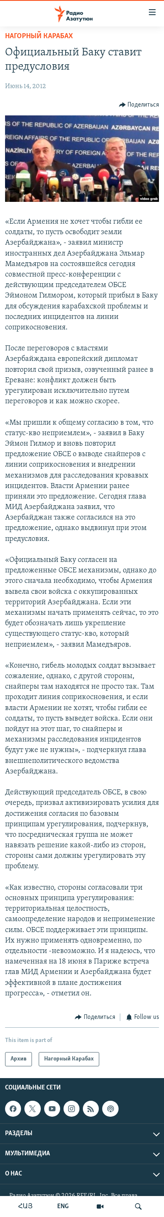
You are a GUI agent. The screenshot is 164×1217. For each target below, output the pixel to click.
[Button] (139, 104)
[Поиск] (138, 1206)
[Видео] (100, 1206)
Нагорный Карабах (39, 36)
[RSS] (91, 1109)
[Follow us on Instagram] (71, 1109)
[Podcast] (110, 1109)
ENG (63, 1206)
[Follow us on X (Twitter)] (32, 1109)
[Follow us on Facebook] (13, 1109)
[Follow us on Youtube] (52, 1109)
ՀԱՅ (25, 1206)
